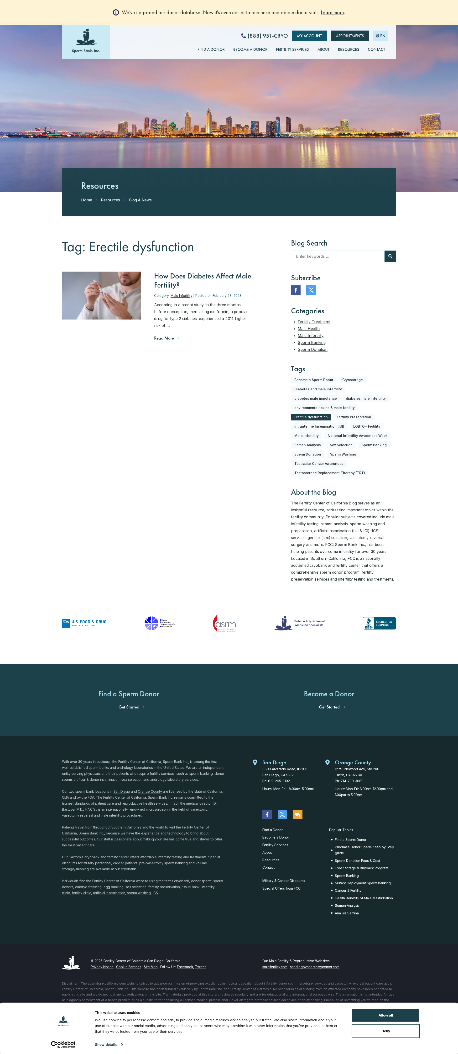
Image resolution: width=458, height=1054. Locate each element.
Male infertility (306, 436)
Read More (164, 338)
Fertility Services (275, 845)
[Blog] (297, 814)
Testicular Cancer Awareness (318, 463)
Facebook (185, 967)
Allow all (386, 1015)
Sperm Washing (343, 454)
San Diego (122, 791)
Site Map (151, 967)
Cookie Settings (128, 967)
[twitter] (311, 290)
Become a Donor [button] (250, 49)
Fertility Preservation (354, 417)
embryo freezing (88, 887)
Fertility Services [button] (292, 49)
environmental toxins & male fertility (324, 408)
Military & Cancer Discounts (283, 881)
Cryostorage (352, 380)
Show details (106, 1045)
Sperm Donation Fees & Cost (357, 861)
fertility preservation (164, 887)
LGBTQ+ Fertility (366, 426)
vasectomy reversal (77, 815)
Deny (385, 1031)
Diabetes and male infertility (318, 389)
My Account (309, 35)
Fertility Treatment (314, 321)
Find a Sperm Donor (350, 840)
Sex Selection (341, 445)
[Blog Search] (390, 256)
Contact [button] (376, 49)
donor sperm (201, 881)
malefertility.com (274, 967)
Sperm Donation (313, 349)
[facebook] (296, 290)
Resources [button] (348, 49)
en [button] (382, 35)
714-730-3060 (352, 781)
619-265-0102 (279, 781)
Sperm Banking (312, 342)
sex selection (135, 887)
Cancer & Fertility (348, 890)
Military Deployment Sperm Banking (363, 883)
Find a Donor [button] (211, 49)
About (267, 852)
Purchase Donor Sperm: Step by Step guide (364, 850)
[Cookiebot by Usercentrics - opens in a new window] (63, 1044)
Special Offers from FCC (281, 888)
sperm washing (139, 893)
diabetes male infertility (366, 398)
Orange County (150, 791)
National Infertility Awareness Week (358, 436)
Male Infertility (181, 296)
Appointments (350, 35)
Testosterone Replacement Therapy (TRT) (329, 473)
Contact (268, 867)
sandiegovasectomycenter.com (314, 967)
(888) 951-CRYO (268, 35)
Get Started (129, 707)
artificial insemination (109, 893)
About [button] (323, 49)
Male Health (309, 328)
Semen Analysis (307, 445)
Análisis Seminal (347, 913)
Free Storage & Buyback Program (361, 868)
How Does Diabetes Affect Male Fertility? (202, 280)
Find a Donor (272, 830)
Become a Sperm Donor (313, 380)
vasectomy (198, 809)
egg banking (114, 887)
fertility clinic (81, 893)
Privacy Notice (102, 967)
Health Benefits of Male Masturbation (364, 898)
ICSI (156, 893)
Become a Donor (275, 837)
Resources (270, 860)
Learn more (332, 12)
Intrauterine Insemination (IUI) (319, 426)
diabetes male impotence (315, 398)
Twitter (200, 967)
